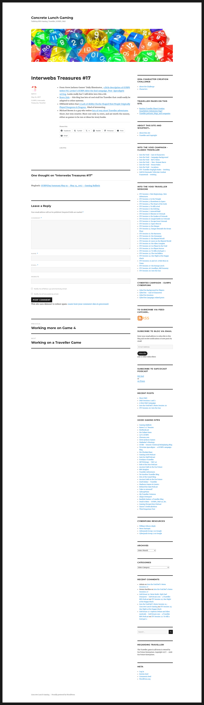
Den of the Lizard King (147, 477)
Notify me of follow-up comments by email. (50, 289)
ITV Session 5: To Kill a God (149, 206)
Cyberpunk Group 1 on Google (150, 531)
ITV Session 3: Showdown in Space (152, 202)
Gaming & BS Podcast (147, 455)
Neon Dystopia (144, 529)
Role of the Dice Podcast (148, 465)
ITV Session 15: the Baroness (150, 234)
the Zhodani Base (145, 452)
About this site (144, 133)
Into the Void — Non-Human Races (152, 162)
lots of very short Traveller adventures (110, 110)
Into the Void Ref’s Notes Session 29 (153, 406)
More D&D (143, 398)
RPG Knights (144, 470)
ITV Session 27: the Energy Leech (151, 266)
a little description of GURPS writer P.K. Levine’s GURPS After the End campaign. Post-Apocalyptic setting (95, 90)
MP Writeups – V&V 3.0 (148, 462)
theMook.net (144, 430)
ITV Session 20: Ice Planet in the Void (153, 246)
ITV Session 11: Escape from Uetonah (153, 221)
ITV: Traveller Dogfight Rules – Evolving (154, 170)
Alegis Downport (145, 497)
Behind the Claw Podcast (148, 487)
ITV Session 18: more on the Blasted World (155, 241)
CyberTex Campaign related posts (151, 298)
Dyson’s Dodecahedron (148, 507)
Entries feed (143, 674)
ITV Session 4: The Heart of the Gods (153, 204)
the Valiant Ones (145, 432)
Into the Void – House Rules (149, 165)
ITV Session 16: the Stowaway (150, 236)
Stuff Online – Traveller (148, 482)
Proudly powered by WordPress (63, 695)
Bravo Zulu (65, 97)
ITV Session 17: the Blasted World (151, 239)
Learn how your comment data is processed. (88, 304)
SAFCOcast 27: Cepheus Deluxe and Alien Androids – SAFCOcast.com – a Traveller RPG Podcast (154, 614)
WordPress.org (145, 679)
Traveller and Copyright (148, 135)
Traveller (42, 103)
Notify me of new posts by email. (46, 294)
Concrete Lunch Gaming (52, 18)
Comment (36, 218)
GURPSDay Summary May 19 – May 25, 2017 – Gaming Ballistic (70, 185)
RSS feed (140, 376)
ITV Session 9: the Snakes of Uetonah (153, 216)
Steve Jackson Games (147, 440)
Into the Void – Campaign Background (153, 157)
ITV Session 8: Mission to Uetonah (152, 214)
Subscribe (142, 353)
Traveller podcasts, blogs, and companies (154, 114)
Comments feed (145, 677)
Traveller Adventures (147, 472)
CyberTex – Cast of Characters (150, 293)
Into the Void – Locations (149, 167)
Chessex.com (144, 437)
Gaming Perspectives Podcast (150, 504)
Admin (33, 94)
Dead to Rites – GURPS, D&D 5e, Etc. (152, 502)
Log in (141, 672)
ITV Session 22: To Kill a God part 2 (152, 251)
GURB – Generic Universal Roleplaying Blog (155, 445)
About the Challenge (146, 87)
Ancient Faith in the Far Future (150, 467)
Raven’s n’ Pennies (146, 427)
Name (34, 254)
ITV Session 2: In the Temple (150, 199)
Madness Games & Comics (149, 484)
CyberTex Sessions (146, 295)
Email (34, 265)
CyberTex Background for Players (151, 290)
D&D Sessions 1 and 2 (147, 401)
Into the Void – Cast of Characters (152, 155)
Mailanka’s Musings (147, 442)
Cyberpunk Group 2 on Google (150, 534)
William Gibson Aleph (147, 526)
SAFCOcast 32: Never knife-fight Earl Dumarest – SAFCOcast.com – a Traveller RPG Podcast (154, 596)
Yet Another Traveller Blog (149, 474)
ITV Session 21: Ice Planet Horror (151, 249)
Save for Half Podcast (147, 457)
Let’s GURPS (144, 435)
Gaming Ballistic (145, 425)
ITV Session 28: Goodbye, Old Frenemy (153, 268)
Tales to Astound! (146, 489)
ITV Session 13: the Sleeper (149, 226)
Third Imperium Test (147, 509)
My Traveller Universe (147, 494)
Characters (143, 89)
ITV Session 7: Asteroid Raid (149, 211)
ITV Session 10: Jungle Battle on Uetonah (154, 219)
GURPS (34, 100)
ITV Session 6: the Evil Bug (149, 209)
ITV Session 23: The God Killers (151, 253)
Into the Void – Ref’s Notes (149, 160)
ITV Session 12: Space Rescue (150, 224)
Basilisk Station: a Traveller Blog (151, 499)
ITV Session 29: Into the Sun (150, 271)
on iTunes (141, 381)
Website (35, 277)
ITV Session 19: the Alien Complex (152, 244)
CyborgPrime (144, 492)
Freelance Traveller (146, 460)
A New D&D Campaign (147, 403)
